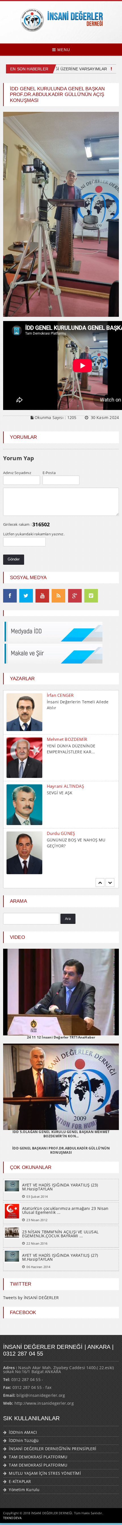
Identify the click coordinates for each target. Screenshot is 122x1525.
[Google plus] (75, 596)
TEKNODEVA (12, 1518)
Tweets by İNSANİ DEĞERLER (31, 1297)
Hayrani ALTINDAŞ (65, 786)
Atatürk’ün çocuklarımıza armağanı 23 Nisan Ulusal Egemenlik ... (65, 1210)
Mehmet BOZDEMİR (67, 739)
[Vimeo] (91, 596)
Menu (63, 49)
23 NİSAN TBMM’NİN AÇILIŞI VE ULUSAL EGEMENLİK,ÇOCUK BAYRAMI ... (60, 1233)
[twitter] (26, 596)
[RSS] (58, 596)
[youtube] (42, 596)
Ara (68, 918)
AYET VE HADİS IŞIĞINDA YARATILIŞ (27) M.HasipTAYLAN (60, 1257)
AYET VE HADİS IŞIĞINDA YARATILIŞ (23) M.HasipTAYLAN (60, 1187)
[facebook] (10, 596)
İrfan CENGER (60, 695)
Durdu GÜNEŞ (61, 833)
